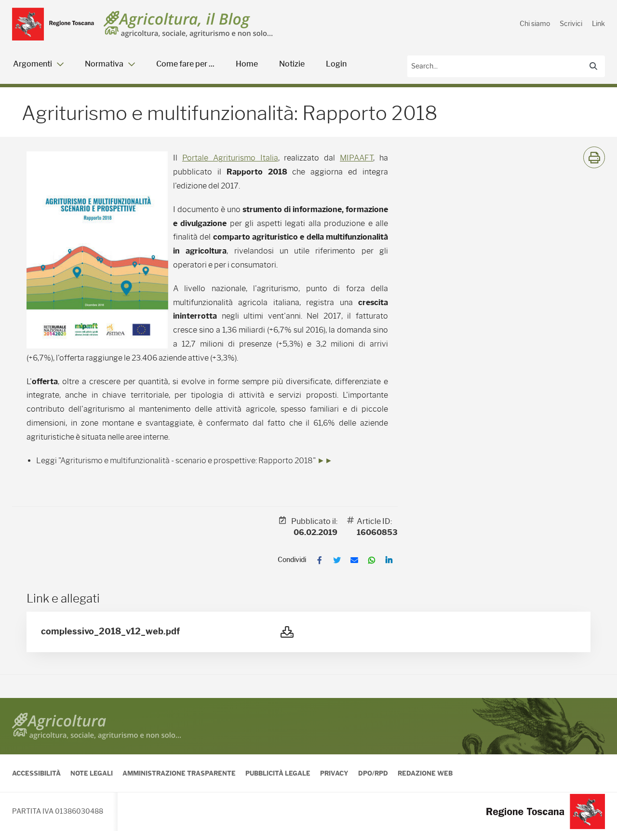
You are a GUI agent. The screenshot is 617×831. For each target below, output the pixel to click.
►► (325, 460)
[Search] (593, 66)
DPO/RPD (373, 773)
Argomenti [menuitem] (32, 63)
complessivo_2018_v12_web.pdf (110, 631)
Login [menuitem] (336, 63)
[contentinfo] (308, 764)
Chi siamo (535, 23)
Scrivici (571, 23)
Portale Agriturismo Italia (230, 157)
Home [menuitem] (247, 63)
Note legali (91, 773)
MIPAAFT (356, 157)
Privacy (334, 773)
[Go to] (53, 24)
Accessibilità (36, 773)
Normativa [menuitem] (104, 63)
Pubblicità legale (277, 773)
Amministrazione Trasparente (179, 773)
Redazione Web (425, 773)
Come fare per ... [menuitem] (185, 63)
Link (598, 23)
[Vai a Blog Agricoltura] (188, 24)
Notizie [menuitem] (292, 63)
